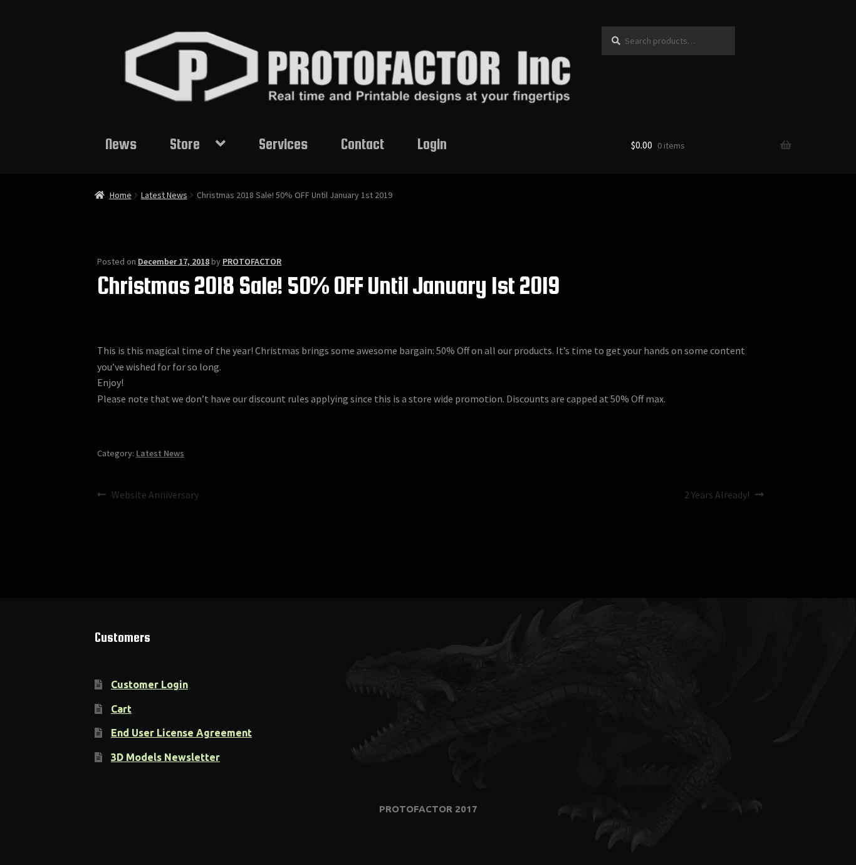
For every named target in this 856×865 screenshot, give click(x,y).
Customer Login (149, 684)
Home (121, 195)
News (121, 143)
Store (185, 143)
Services (283, 143)
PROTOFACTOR (251, 261)
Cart (121, 709)
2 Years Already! (716, 495)
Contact (362, 143)
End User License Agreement (181, 732)
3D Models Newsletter (165, 757)
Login (432, 143)
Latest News (164, 195)
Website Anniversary (155, 495)
